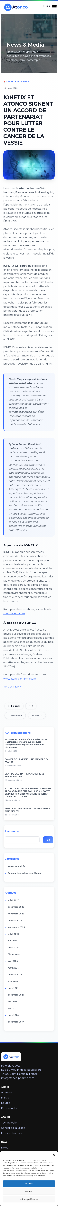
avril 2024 (13, 961)
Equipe (5, 1102)
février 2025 (14, 954)
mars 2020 (13, 1015)
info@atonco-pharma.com (17, 1078)
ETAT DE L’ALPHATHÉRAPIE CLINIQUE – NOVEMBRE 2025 (25, 775)
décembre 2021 (16, 995)
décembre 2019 (16, 1022)
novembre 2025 (16, 913)
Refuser (29, 1191)
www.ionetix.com (14, 613)
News (4, 1147)
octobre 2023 (15, 974)
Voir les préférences (29, 1199)
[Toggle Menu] (54, 7)
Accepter (29, 1183)
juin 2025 (12, 940)
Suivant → (37, 715)
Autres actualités (16, 866)
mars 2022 (13, 988)
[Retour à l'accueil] (15, 7)
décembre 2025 (16, 907)
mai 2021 (12, 1001)
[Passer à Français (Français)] (48, 6)
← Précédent (15, 715)
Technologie (9, 1122)
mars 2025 (13, 947)
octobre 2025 (15, 920)
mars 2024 (13, 968)
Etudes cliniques (11, 1133)
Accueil (9, 82)
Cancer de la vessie (13, 1127)
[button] (53, 1154)
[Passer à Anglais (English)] (44, 6)
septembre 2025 (16, 927)
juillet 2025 (13, 934)
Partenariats (9, 1108)
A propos (6, 1092)
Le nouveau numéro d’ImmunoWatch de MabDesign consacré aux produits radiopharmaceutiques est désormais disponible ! (26, 743)
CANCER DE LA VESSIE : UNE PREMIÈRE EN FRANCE (26, 760)
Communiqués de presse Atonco (25, 873)
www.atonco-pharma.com (19, 678)
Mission (6, 1097)
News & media (22, 82)
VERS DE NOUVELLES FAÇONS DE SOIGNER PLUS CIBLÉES (27, 810)
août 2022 (13, 981)
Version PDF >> (12, 686)
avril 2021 (12, 1008)
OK (48, 840)
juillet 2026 (13, 900)
